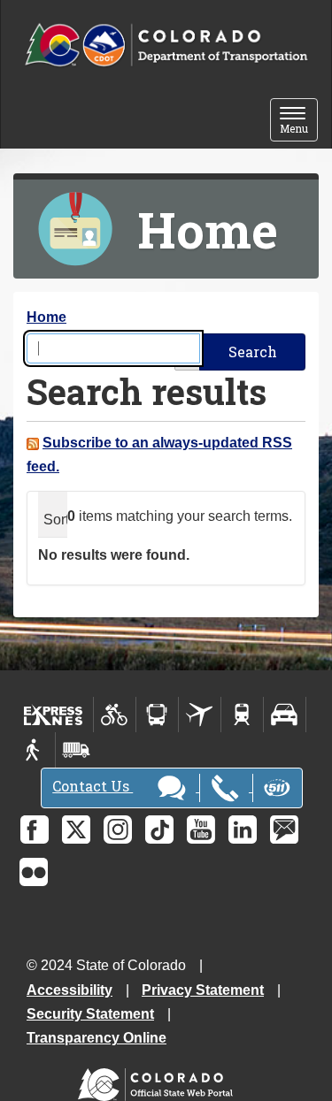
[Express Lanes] (53, 714)
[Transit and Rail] (157, 714)
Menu (299, 121)
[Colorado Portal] (159, 1080)
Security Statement (90, 1013)
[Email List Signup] (284, 829)
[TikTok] (159, 829)
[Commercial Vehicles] (76, 750)
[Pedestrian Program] (34, 750)
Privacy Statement (203, 990)
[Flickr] (33, 872)
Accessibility (69, 990)
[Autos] (284, 714)
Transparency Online (96, 1037)
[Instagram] (118, 829)
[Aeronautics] (199, 714)
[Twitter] (76, 829)
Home (46, 317)
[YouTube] (201, 829)
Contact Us (92, 785)
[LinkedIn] (242, 829)
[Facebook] (34, 829)
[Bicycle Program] (114, 714)
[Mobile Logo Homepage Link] (166, 45)
